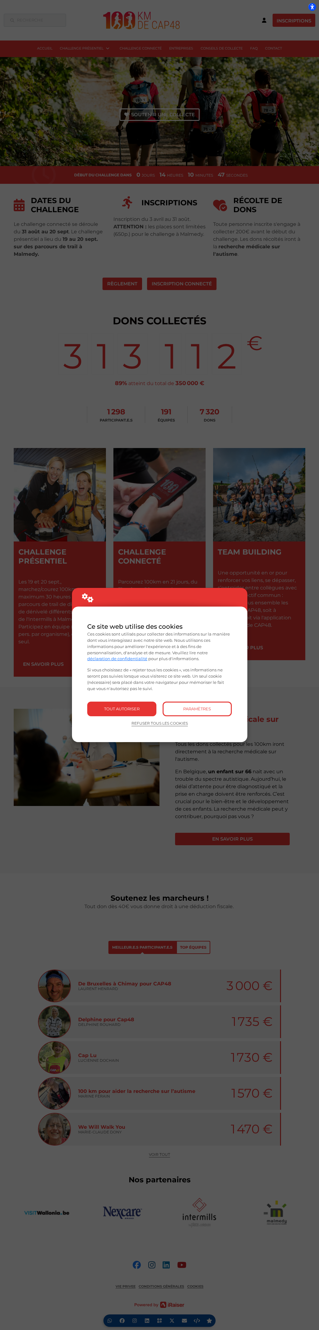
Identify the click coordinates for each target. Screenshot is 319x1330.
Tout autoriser (122, 708)
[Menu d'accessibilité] (312, 7)
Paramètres (197, 708)
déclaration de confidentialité (117, 658)
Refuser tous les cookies (159, 723)
